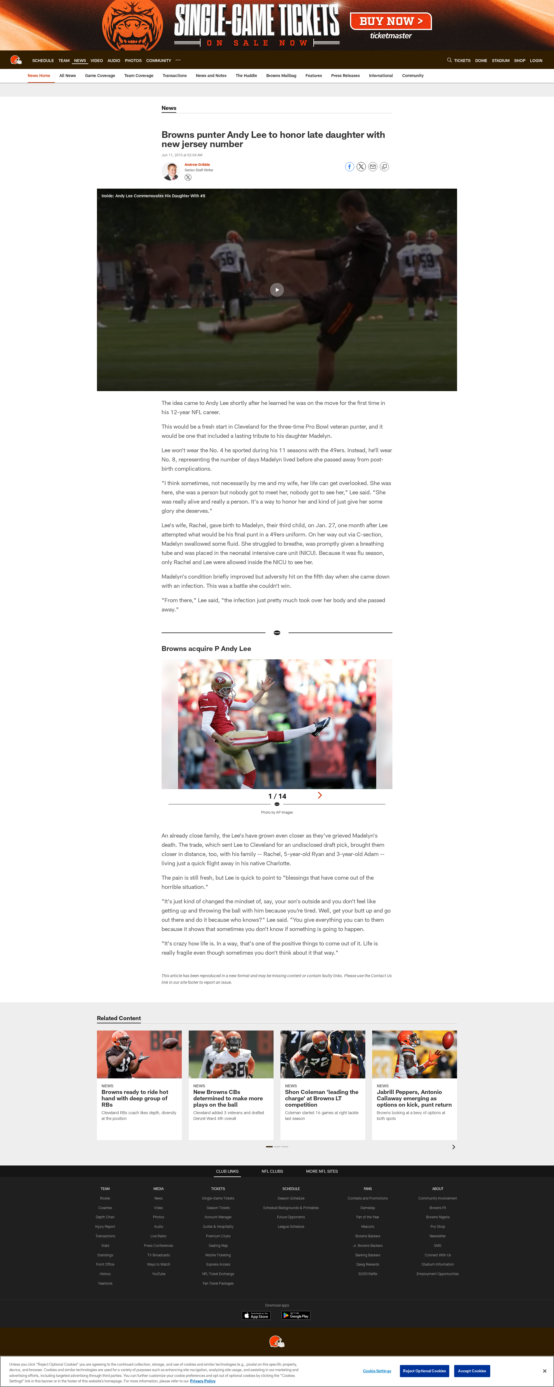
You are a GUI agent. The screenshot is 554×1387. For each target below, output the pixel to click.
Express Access (218, 1264)
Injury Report (105, 1226)
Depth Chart (105, 1217)
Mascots (367, 1226)
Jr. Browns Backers (368, 1245)
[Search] (449, 60)
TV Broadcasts (158, 1255)
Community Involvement (437, 1198)
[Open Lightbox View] (277, 740)
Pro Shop (438, 1226)
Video (158, 1208)
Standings (105, 1255)
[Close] (544, 1371)
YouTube (158, 1274)
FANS (368, 1189)
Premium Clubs (218, 1236)
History (105, 1274)
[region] (277, 1371)
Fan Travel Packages (218, 1283)
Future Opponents (291, 1217)
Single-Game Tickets (218, 1198)
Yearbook (105, 1283)
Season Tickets (218, 1208)
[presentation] (454, 1148)
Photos (158, 1217)
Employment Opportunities (438, 1274)
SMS (437, 1245)
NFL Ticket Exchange (218, 1274)
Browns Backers (367, 1236)
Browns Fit (438, 1208)
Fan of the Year (367, 1217)
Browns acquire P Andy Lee (206, 648)
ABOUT (437, 1189)
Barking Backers (367, 1255)
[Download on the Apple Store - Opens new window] (256, 1316)
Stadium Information (438, 1264)
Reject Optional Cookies (424, 1371)
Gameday (367, 1208)
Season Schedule (291, 1198)
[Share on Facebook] (349, 169)
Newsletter (438, 1236)
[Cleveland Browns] (277, 1342)
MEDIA (159, 1189)
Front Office (105, 1264)
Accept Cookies (472, 1371)
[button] (277, 290)
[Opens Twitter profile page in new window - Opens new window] (188, 177)
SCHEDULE (291, 1189)
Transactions (105, 1236)
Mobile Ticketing (218, 1255)
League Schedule (291, 1226)
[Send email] (372, 169)
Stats (105, 1245)
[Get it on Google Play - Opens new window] (296, 1318)
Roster (105, 1198)
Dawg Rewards (367, 1264)
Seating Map (218, 1245)
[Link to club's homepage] (16, 60)
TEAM (105, 1189)
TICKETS (218, 1189)
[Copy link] (384, 167)
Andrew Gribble (197, 164)
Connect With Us (438, 1255)
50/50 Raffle (367, 1274)
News (158, 1198)
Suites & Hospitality (218, 1226)
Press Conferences (158, 1245)
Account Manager (218, 1217)
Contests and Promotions (368, 1198)
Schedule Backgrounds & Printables (291, 1208)
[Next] (319, 795)
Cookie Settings (377, 1371)
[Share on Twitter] (361, 169)
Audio (158, 1226)
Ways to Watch (158, 1264)
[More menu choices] (178, 60)
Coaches (105, 1208)
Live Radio (158, 1236)
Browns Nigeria (438, 1217)
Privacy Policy (203, 1381)
